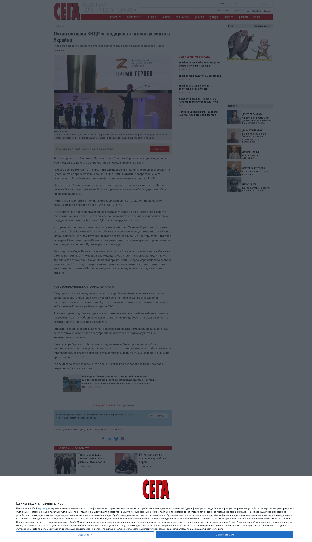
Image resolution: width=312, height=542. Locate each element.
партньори (43, 508)
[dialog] (156, 509)
